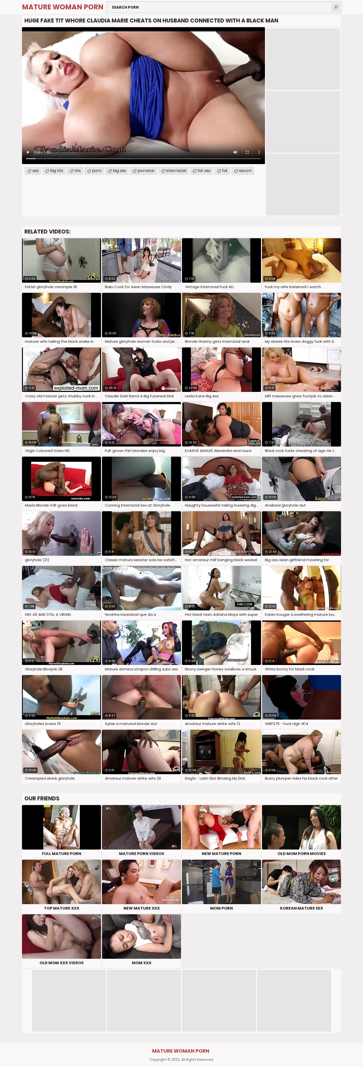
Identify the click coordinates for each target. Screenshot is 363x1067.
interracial (176, 170)
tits (78, 170)
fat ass (204, 170)
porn (96, 170)
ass (35, 170)
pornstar (146, 170)
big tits (56, 170)
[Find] (336, 7)
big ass (119, 170)
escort (245, 170)
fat (225, 170)
